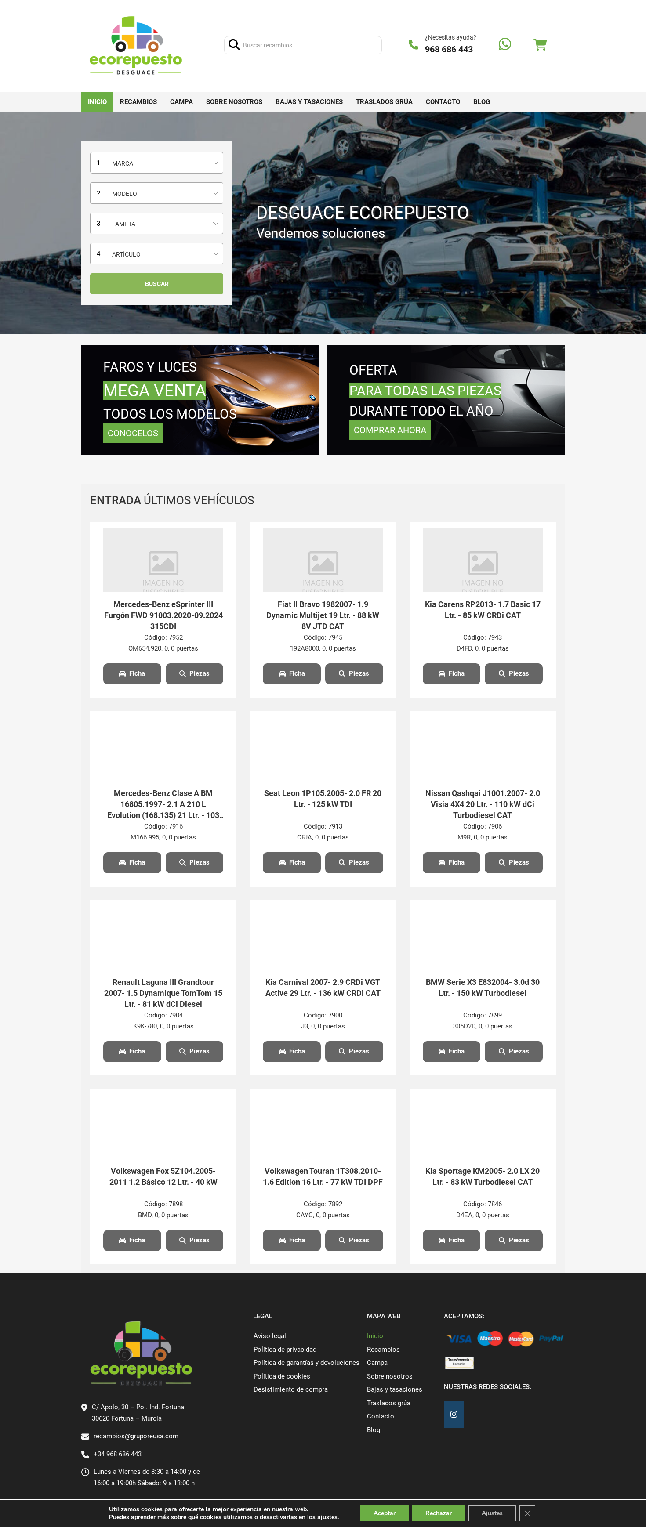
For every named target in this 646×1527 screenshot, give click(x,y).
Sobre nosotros (234, 102)
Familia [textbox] (123, 224)
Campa (181, 102)
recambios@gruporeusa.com (136, 1436)
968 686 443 (449, 49)
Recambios (138, 102)
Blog (481, 102)
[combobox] (156, 163)
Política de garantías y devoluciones (306, 1363)
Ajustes (492, 1513)
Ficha (137, 673)
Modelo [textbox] (124, 193)
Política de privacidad (285, 1349)
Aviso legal (270, 1336)
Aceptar (385, 1513)
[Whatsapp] (504, 45)
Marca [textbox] (122, 163)
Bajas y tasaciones (309, 102)
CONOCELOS (133, 433)
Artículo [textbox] (126, 254)
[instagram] (454, 1414)
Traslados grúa (384, 102)
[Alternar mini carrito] (540, 45)
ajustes (327, 1517)
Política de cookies (282, 1376)
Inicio (97, 102)
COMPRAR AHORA (390, 430)
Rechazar (438, 1513)
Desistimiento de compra (291, 1389)
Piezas (199, 673)
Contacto (443, 102)
